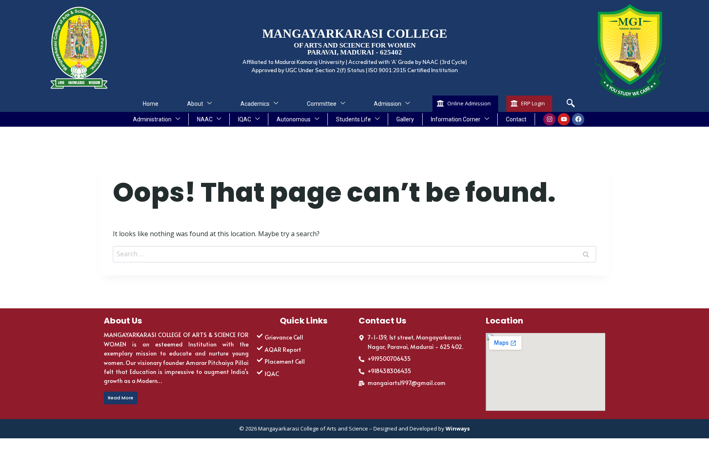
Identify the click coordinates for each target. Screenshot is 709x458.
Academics (255, 103)
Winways (458, 428)
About (195, 103)
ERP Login (533, 103)
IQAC (244, 119)
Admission (387, 103)
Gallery (405, 119)
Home (150, 103)
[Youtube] (564, 119)
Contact (516, 119)
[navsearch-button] (571, 104)
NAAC (205, 119)
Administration (152, 119)
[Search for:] (354, 253)
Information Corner (455, 119)
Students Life (353, 119)
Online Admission (469, 103)
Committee (321, 103)
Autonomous (294, 119)
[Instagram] (549, 119)
